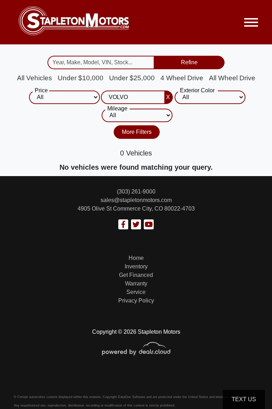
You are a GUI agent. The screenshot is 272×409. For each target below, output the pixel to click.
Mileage (117, 108)
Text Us (244, 399)
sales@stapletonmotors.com (136, 200)
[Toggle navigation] (251, 22)
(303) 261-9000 (136, 192)
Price (41, 90)
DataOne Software (131, 397)
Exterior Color (197, 90)
